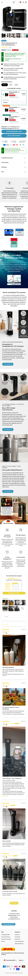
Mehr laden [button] (14, 903)
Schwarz (5, 84)
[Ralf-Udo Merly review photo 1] (14, 874)
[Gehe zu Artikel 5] (23, 35)
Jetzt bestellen (8, 364)
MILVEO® (21, 973)
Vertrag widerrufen (8, 924)
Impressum (17, 934)
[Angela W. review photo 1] (14, 823)
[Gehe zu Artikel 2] (8, 35)
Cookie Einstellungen (19, 941)
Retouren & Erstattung (6, 939)
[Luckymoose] (14, 2)
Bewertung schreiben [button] (14, 593)
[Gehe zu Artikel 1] (3, 35)
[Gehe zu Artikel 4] (18, 35)
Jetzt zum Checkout (14, 135)
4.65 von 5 (17, 578)
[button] (21, 2)
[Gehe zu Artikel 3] (13, 35)
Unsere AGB (17, 936)
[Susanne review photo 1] (14, 697)
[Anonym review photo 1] (14, 650)
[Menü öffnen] (2, 2)
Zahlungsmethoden (5, 934)
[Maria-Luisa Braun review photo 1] (14, 752)
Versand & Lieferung (5, 936)
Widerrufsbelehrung (19, 943)
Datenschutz (17, 939)
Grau (11, 84)
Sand (16, 84)
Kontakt (3, 941)
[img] (5, 629)
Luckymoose (11, 973)
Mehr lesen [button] (5, 796)
